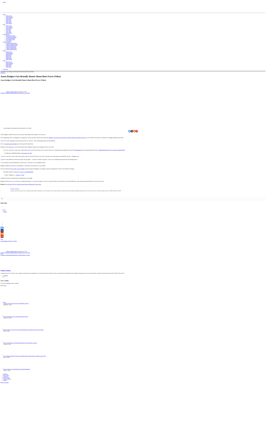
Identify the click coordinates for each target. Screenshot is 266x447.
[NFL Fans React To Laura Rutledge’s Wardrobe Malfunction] (11, 368)
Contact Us (5, 376)
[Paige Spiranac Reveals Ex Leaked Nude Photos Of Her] (11, 315)
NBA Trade (8, 20)
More (4, 60)
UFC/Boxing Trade (10, 39)
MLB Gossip (9, 52)
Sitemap (5, 380)
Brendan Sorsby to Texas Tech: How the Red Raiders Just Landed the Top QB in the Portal (23, 329)
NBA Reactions (9, 17)
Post (4, 210)
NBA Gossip (9, 15)
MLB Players (9, 59)
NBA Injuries (9, 18)
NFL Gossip (8, 25)
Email (19, 432)
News (4, 73)
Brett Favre (11, 241)
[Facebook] (129, 131)
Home (2, 71)
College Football (7, 42)
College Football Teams (11, 48)
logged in (8, 283)
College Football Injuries (11, 45)
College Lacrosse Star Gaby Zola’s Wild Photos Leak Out (16, 303)
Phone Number (30, 432)
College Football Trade (11, 47)
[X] (132, 131)
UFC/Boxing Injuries (10, 38)
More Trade (8, 66)
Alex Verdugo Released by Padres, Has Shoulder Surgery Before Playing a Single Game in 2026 (24, 356)
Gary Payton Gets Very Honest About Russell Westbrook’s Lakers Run (23, 184)
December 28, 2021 (27, 153)
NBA (4, 14)
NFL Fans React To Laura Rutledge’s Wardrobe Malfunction (16, 369)
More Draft (8, 65)
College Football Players (11, 49)
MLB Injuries (9, 54)
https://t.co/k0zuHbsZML (27, 172)
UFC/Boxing (6, 34)
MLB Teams (9, 58)
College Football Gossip (11, 43)
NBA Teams (9, 22)
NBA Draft (8, 19)
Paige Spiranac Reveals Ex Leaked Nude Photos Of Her (15, 316)
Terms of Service (7, 379)
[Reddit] (134, 131)
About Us (5, 374)
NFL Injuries (9, 28)
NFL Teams (8, 32)
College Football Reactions (12, 44)
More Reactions (9, 63)
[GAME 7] (7, 10)
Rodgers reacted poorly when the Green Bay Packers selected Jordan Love (68, 137)
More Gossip (9, 61)
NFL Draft (8, 29)
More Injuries (9, 64)
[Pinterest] (136, 131)
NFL (4, 24)
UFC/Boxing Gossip (10, 35)
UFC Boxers (9, 40)
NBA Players (9, 23)
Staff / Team (6, 375)
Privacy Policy (6, 377)
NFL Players (9, 33)
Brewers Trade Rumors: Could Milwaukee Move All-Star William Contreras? (20, 343)
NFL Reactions (9, 27)
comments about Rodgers (11, 144)
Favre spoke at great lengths (17, 168)
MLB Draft (8, 55)
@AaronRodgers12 (78, 150)
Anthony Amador (10, 91)
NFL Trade (8, 30)
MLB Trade (8, 57)
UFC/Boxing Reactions (11, 37)
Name (9, 432)
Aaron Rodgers (4, 241)
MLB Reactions (9, 53)
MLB (4, 50)
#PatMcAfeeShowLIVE (105, 150)
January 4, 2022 (20, 175)
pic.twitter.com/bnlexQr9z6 (118, 150)
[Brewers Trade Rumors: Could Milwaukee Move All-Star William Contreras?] (11, 341)
